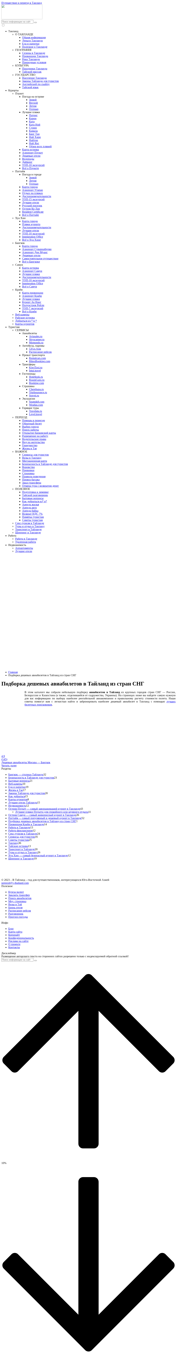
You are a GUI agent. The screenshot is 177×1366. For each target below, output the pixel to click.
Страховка (28, 473)
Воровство (28, 467)
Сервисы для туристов (35, 454)
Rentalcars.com (37, 358)
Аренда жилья (30, 504)
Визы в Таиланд (31, 457)
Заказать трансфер (19, 895)
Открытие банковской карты (39, 432)
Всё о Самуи (29, 286)
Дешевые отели (31, 155)
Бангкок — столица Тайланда (25, 774)
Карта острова (30, 149)
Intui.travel (35, 370)
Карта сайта (15, 931)
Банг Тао (34, 134)
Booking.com (36, 383)
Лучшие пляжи (31, 274)
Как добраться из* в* (34, 501)
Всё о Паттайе (30, 214)
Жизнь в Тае (29, 448)
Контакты (14, 947)
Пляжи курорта (31, 224)
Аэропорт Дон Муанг (35, 252)
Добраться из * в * (26, 320)
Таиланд (13, 843)
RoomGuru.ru (36, 379)
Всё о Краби (29, 311)
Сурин (33, 127)
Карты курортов (24, 323)
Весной (33, 102)
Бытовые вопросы (33, 498)
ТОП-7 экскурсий (32, 308)
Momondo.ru (36, 342)
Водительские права (34, 439)
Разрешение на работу (35, 436)
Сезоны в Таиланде (33, 53)
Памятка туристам (33, 516)
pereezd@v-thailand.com (15, 882)
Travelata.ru (35, 411)
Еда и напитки (30, 43)
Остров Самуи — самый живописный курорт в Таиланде (42, 815)
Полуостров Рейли (33, 305)
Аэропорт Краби (32, 295)
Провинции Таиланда (35, 56)
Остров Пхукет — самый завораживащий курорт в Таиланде (44, 808)
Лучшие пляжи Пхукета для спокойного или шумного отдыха (51, 811)
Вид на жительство (33, 442)
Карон (32, 118)
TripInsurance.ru (38, 392)
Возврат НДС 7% (32, 513)
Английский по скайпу (36, 84)
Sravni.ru (34, 395)
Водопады (28, 158)
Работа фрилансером (20, 830)
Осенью (33, 109)
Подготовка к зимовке (35, 492)
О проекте (14, 944)
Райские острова (25, 317)
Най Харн (35, 137)
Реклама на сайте (18, 941)
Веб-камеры (22, 314)
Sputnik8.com (36, 401)
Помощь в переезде (33, 420)
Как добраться (16, 796)
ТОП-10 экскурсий (33, 165)
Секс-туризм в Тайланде (29, 523)
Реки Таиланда (31, 59)
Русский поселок (32, 205)
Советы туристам (32, 520)
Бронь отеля (15, 907)
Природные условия (34, 62)
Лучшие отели (30, 202)
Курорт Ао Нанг (31, 302)
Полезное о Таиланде (34, 46)
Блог (11, 928)
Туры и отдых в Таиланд (29, 526)
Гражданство (29, 445)
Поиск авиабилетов (19, 898)
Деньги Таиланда (32, 40)
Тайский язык (30, 87)
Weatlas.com (36, 404)
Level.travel (35, 414)
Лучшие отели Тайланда (22, 802)
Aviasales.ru (35, 336)
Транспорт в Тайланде (28, 529)
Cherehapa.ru (36, 389)
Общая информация (34, 37)
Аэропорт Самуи (32, 270)
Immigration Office (32, 236)
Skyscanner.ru (36, 339)
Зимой (33, 99)
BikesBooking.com (39, 361)
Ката (32, 121)
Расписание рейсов (40, 351)
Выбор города (30, 426)
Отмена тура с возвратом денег (40, 485)
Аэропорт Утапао (32, 190)
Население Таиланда (34, 77)
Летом (32, 105)
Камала (33, 130)
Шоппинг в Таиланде (28, 532)
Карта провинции (32, 292)
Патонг (33, 115)
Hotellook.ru (36, 376)
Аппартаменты (24, 548)
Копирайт (14, 934)
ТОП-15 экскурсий (33, 199)
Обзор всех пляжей (40, 146)
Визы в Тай (15, 904)
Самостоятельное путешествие (40, 258)
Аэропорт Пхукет (32, 152)
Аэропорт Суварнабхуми (37, 249)
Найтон (33, 140)
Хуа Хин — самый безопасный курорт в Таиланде (38, 855)
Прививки (28, 470)
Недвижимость (17, 805)
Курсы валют (16, 891)
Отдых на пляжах (32, 193)
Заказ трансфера (31, 482)
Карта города (30, 186)
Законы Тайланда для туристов (40, 81)
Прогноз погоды (18, 916)
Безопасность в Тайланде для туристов (45, 464)
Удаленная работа (25, 541)
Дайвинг (27, 162)
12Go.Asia (35, 348)
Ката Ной (34, 124)
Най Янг (34, 143)
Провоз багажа (31, 479)
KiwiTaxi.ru (35, 367)
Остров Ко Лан (31, 208)
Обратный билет (32, 423)
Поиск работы (30, 429)
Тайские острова (18, 846)
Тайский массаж (31, 71)
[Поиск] (35, 22)
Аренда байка (30, 510)
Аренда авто (29, 507)
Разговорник (15, 913)
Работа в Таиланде (26, 538)
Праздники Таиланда (34, 68)
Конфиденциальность (21, 937)
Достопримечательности (36, 196)
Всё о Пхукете (30, 168)
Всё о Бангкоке (31, 261)
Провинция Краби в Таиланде (26, 824)
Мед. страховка (17, 901)
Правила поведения (33, 476)
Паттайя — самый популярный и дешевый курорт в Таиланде (45, 818)
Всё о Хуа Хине (31, 239)
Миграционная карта (34, 460)
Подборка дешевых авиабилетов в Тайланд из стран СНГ (42, 821)
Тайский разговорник (35, 495)
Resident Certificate (33, 211)
